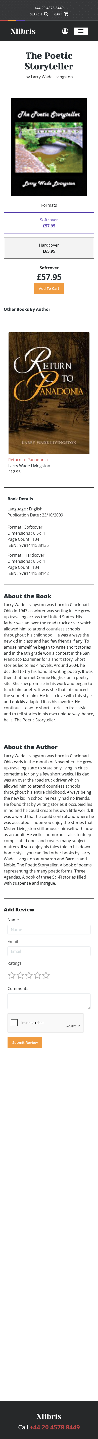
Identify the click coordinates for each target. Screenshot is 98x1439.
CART (58, 14)
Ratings (15, 963)
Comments (18, 988)
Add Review (19, 910)
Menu (81, 31)
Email (13, 941)
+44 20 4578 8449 (49, 7)
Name (13, 920)
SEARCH (36, 14)
